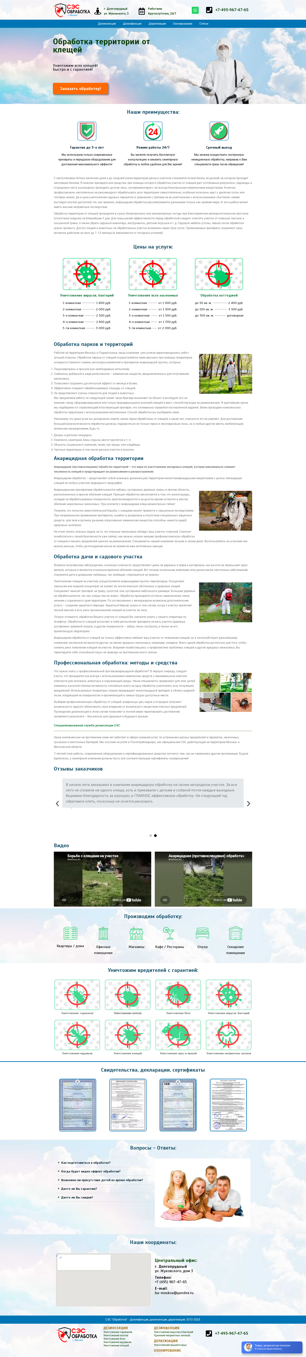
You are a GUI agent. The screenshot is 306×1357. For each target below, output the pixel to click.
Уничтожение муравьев (117, 1342)
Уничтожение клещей (116, 1345)
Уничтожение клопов (115, 1335)
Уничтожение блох (114, 1338)
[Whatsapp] (195, 10)
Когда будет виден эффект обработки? (91, 1171)
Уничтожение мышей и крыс (170, 1345)
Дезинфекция (132, 23)
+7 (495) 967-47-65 (171, 1281)
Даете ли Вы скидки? (77, 1197)
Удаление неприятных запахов (172, 1335)
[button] (80, 88)
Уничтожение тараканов (117, 1332)
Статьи (203, 23)
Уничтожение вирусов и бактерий (173, 1332)
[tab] (103, 1162)
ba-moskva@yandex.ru (174, 1292)
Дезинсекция (107, 23)
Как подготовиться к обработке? (86, 1163)
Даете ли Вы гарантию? (79, 1189)
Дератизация (157, 23)
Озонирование (182, 23)
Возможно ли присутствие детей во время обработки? (102, 1180)
